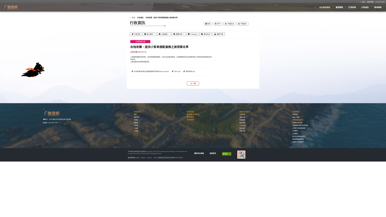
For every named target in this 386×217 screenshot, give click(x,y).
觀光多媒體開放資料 (298, 136)
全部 (135, 114)
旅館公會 (242, 117)
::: (360, 2)
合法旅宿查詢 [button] (324, 7)
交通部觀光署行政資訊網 (300, 125)
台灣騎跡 (295, 133)
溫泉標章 (190, 120)
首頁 (363, 2)
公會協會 (164, 34)
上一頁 (193, 83)
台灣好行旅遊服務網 (298, 128)
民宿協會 (242, 120)
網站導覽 (370, 2)
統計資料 (150, 34)
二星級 (136, 128)
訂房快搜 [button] (352, 7)
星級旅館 (137, 112)
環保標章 (190, 117)
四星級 (136, 122)
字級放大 (230, 24)
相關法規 (179, 34)
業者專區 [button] (378, 7)
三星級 (136, 125)
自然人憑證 (295, 117)
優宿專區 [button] (339, 7)
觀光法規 (242, 122)
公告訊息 (137, 34)
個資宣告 (213, 153)
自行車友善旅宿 (193, 114)
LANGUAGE (380, 2)
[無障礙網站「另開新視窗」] (227, 154)
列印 (208, 24)
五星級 (136, 120)
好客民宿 (190, 112)
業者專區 (295, 114)
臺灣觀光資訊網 (297, 122)
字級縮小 (243, 24)
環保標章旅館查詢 (298, 139)
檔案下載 (220, 34)
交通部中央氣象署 (298, 142)
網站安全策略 (199, 153)
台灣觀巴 (295, 131)
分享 (218, 24)
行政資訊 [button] (365, 7)
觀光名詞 (207, 34)
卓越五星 (136, 117)
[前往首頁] (11, 7)
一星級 (136, 131)
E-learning (193, 34)
